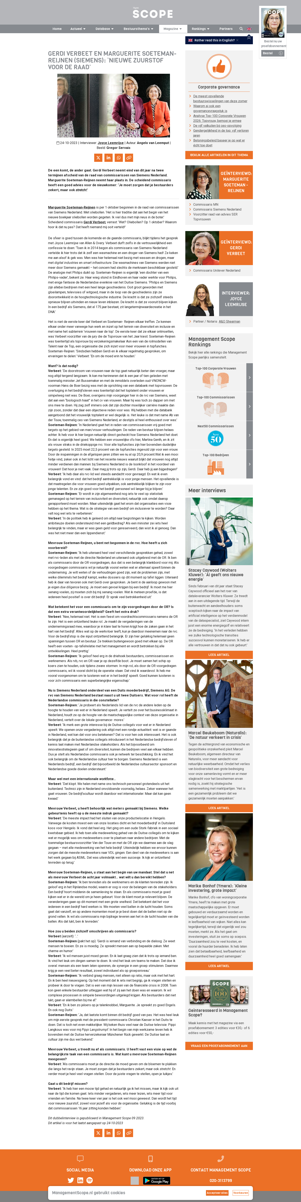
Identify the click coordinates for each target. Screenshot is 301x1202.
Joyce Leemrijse (111, 143)
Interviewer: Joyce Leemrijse (236, 298)
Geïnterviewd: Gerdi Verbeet (236, 247)
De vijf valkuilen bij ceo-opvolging (217, 126)
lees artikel (219, 655)
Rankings (199, 29)
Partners (226, 29)
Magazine (171, 29)
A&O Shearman (229, 321)
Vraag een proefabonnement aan (219, 1046)
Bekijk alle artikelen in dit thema (219, 155)
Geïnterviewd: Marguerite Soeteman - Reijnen (236, 182)
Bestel (268, 53)
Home (57, 29)
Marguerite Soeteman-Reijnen (71, 207)
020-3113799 (221, 1180)
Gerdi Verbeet (94, 222)
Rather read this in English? (214, 40)
